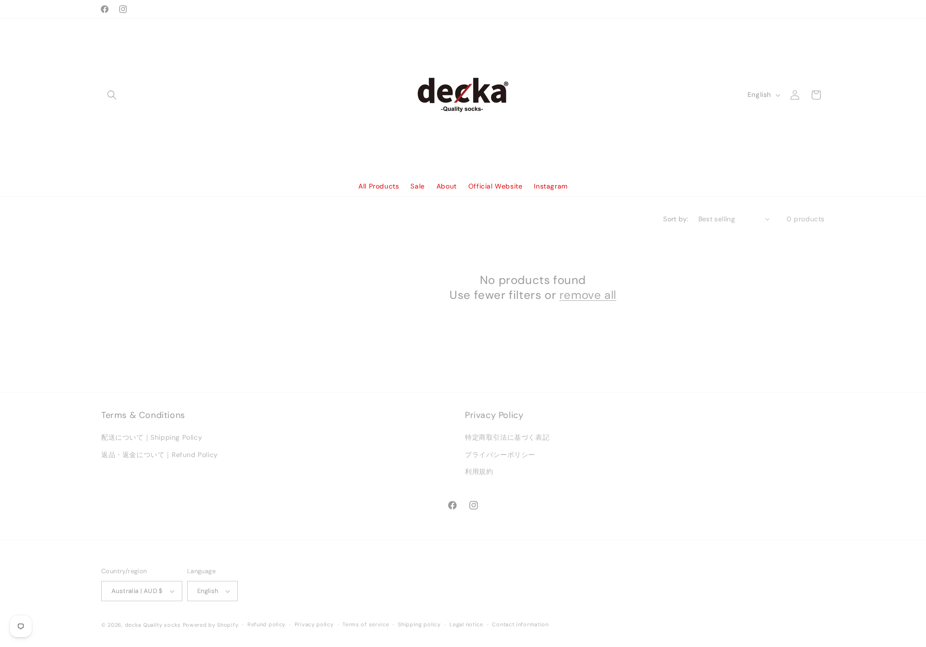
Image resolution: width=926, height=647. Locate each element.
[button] (112, 95)
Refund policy (266, 624)
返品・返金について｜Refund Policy (159, 454)
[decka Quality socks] (463, 95)
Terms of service (365, 624)
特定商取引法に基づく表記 (507, 437)
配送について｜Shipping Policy (151, 437)
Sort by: (675, 219)
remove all (587, 294)
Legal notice (466, 624)
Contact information (520, 624)
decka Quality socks (153, 624)
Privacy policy (314, 624)
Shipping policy (419, 624)
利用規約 (479, 471)
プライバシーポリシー (500, 454)
